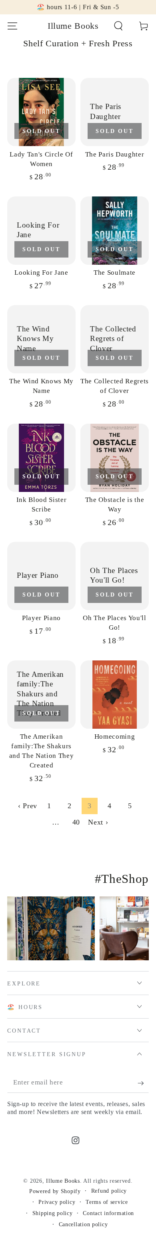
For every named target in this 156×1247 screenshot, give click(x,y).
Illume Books (63, 1181)
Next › (98, 822)
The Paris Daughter (114, 154)
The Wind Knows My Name (41, 386)
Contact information (108, 1213)
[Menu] (12, 26)
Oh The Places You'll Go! (114, 622)
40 (76, 822)
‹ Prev (27, 806)
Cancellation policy (83, 1224)
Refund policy (109, 1191)
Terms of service (107, 1202)
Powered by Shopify (55, 1191)
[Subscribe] (143, 1083)
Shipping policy (52, 1213)
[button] (118, 26)
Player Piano (41, 618)
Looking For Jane (41, 272)
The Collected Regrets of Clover (114, 386)
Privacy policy (56, 1202)
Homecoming (114, 736)
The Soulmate (115, 272)
